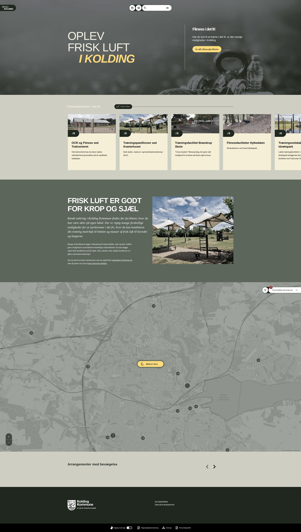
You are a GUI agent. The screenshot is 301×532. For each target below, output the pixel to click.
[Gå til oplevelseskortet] (139, 8)
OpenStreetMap (287, 450)
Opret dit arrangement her (164, 504)
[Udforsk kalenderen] (132, 8)
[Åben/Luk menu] (167, 8)
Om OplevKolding (161, 501)
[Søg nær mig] (265, 290)
